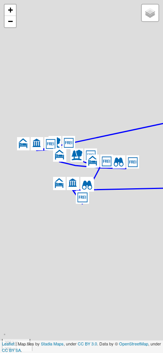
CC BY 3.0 (87, 344)
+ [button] (10, 10)
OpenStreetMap (133, 344)
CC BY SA (11, 350)
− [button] (10, 21)
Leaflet (8, 344)
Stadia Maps (52, 344)
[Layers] (150, 13)
